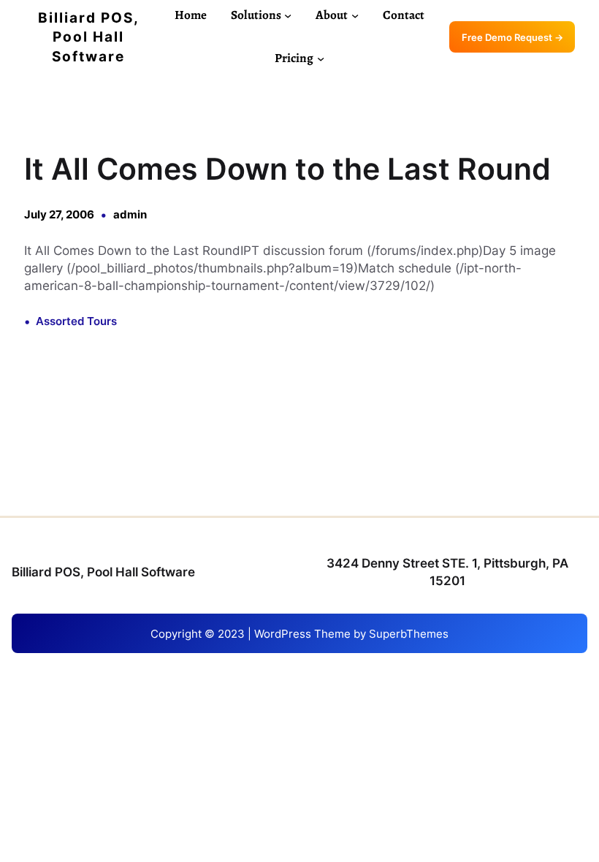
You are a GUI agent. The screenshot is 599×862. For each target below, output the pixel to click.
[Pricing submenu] (320, 58)
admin (130, 214)
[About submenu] (355, 15)
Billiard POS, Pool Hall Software (89, 37)
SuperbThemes (409, 634)
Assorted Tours (76, 321)
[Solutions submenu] (287, 15)
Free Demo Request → (512, 37)
